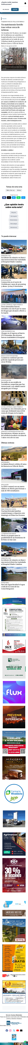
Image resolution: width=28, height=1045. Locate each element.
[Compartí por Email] (14, 197)
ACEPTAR (15, 9)
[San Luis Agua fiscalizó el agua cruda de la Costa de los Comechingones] (14, 574)
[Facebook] (7, 1030)
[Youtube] (17, 1030)
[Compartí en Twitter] (9, 197)
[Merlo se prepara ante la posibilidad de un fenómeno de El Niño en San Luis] (14, 525)
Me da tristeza (13, 220)
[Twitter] (14, 1030)
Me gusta (13, 212)
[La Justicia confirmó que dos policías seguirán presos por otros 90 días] (14, 347)
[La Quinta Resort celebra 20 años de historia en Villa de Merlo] (14, 453)
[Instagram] (10, 1030)
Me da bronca (14, 227)
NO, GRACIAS (6, 9)
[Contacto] (21, 1030)
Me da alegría (14, 223)
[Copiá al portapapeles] (23, 197)
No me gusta (14, 216)
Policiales (4, 18)
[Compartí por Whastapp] (18, 197)
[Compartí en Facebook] (4, 197)
